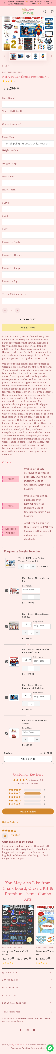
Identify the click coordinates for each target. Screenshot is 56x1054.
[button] (44, 11)
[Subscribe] (52, 1012)
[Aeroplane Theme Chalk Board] (18, 924)
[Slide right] (51, 3)
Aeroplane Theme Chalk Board (15, 953)
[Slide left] (4, 3)
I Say (5, 228)
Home (4, 66)
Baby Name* (9, 97)
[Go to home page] (28, 11)
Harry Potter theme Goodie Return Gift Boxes (35, 651)
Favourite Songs (11, 268)
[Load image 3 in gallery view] (28, 56)
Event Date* (9, 137)
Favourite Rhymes (12, 255)
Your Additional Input (14, 294)
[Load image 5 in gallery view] (43, 56)
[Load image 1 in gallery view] (13, 56)
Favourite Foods (11, 241)
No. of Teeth (9, 189)
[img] (9, 830)
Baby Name (27, 585)
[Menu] (4, 11)
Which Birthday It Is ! (14, 111)
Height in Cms (10, 150)
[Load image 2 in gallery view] (20, 56)
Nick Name (8, 176)
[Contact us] (50, 1048)
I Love (5, 202)
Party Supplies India (12, 72)
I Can (5, 215)
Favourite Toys (10, 281)
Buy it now (28, 328)
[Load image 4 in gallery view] (35, 56)
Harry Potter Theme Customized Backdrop (33, 686)
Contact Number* (12, 124)
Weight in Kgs (10, 163)
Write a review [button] (28, 811)
